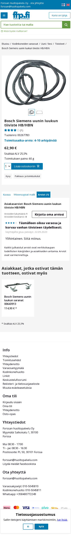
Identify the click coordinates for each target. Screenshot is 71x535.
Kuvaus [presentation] (7, 194)
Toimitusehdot (12, 360)
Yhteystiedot (10, 356)
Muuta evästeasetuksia (17, 388)
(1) (21, 130)
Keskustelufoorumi (14, 380)
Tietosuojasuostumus (35, 514)
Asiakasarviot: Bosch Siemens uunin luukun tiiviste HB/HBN (32, 205)
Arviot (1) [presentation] (43, 194)
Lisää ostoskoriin (24, 166)
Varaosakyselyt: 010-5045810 (20, 486)
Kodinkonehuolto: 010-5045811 (22, 490)
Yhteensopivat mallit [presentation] (24, 194)
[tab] (7, 195)
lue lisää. (62, 520)
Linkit (6, 376)
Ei (28, 526)
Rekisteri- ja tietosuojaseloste (21, 384)
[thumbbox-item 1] (31, 112)
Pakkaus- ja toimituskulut (27, 176)
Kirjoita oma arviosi (49, 214)
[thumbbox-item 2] (39, 112)
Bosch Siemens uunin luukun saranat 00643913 (17, 300)
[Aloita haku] (66, 24)
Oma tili (7, 406)
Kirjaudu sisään (12, 402)
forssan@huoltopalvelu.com (16, 6)
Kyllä (41, 526)
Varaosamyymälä (13, 368)
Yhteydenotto (11, 364)
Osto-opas (9, 414)
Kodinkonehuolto (13, 372)
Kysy (8, 176)
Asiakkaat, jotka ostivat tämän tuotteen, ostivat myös (32, 270)
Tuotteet (4, 15)
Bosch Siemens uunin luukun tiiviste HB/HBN (31, 123)
